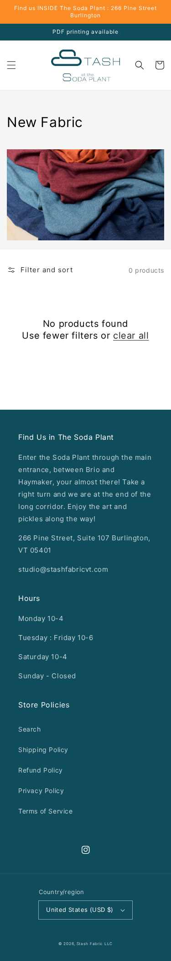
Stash (82, 943)
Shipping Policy (43, 749)
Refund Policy (40, 770)
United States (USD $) (79, 909)
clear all (131, 335)
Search (29, 729)
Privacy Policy (41, 790)
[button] (11, 65)
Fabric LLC (101, 943)
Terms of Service (45, 811)
